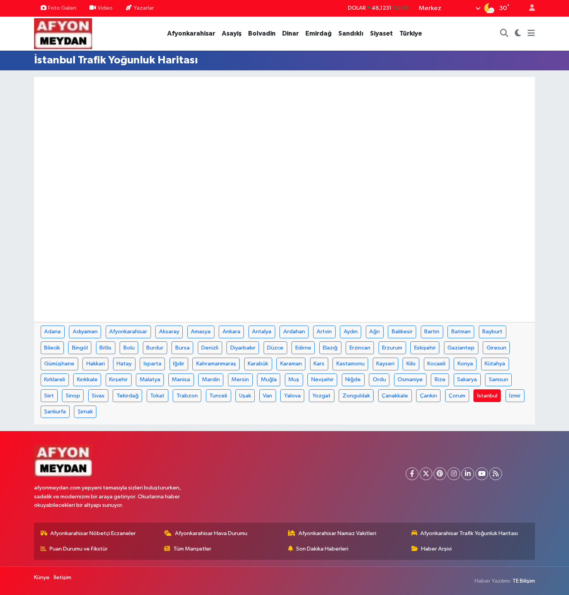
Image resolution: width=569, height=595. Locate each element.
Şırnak (85, 411)
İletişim (62, 577)
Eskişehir (425, 348)
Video (105, 8)
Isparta (152, 364)
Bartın (431, 331)
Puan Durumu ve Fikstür (79, 549)
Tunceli (218, 396)
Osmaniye (410, 379)
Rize (440, 379)
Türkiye (410, 33)
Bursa (182, 348)
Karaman (291, 364)
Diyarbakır (242, 348)
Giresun (496, 348)
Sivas (98, 396)
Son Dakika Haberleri (322, 549)
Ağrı (374, 331)
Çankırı (428, 396)
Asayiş (232, 33)
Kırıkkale (87, 379)
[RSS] (495, 473)
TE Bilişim (523, 581)
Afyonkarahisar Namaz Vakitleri (337, 533)
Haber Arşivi (436, 549)
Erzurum (392, 348)
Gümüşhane (59, 364)
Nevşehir (322, 379)
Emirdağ (318, 33)
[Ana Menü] (531, 34)
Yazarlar (144, 8)
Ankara (231, 331)
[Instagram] (453, 473)
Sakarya (467, 379)
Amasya (201, 331)
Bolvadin (262, 33)
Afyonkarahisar (191, 33)
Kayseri (385, 364)
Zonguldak (356, 396)
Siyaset (381, 33)
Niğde (353, 379)
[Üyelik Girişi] (529, 8)
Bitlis (105, 348)
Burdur (154, 348)
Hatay (124, 364)
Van (267, 396)
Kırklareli (54, 379)
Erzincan (360, 348)
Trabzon (187, 396)
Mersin (240, 379)
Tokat (157, 396)
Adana (52, 331)
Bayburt (492, 331)
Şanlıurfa (55, 411)
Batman (461, 331)
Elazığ (330, 348)
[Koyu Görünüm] (518, 34)
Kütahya (495, 364)
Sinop (73, 396)
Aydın (351, 331)
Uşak (245, 396)
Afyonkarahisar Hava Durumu (211, 533)
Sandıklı (350, 33)
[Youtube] (481, 473)
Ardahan (294, 331)
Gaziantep (461, 348)
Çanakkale (395, 396)
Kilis (411, 364)
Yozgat (321, 396)
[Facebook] (412, 473)
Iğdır (178, 364)
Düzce (275, 348)
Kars (319, 364)
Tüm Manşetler (192, 549)
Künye (42, 577)
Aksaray (169, 331)
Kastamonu (350, 364)
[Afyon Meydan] (63, 33)
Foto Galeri (62, 8)
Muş (293, 379)
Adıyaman (85, 331)
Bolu (129, 348)
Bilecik (52, 348)
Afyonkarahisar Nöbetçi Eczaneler (93, 533)
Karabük (258, 364)
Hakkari (95, 364)
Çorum (457, 396)
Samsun (498, 379)
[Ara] (504, 34)
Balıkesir (402, 331)
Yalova (292, 396)
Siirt (49, 396)
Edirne (303, 348)
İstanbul (487, 396)
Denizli (209, 348)
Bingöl (80, 348)
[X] (426, 473)
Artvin (324, 331)
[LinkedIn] (467, 473)
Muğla (269, 379)
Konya (465, 364)
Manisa (181, 379)
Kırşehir (118, 379)
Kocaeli (436, 364)
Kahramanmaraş (216, 364)
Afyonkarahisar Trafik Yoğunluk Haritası (469, 533)
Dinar (290, 33)
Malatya (150, 379)
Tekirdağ (128, 396)
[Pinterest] (440, 473)
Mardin (211, 379)
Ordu (379, 379)
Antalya (261, 331)
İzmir (515, 396)
